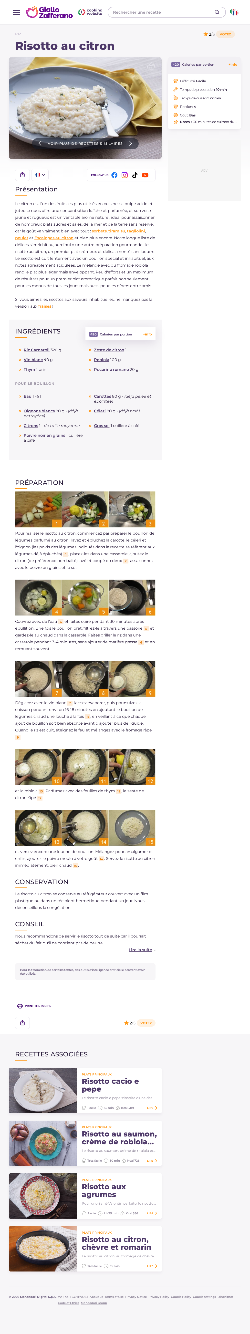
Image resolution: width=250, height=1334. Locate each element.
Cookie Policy (181, 1297)
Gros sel (102, 425)
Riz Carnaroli (37, 350)
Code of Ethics (68, 1303)
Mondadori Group (94, 1303)
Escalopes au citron (53, 238)
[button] (137, 950)
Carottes (102, 396)
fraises (44, 306)
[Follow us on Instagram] (125, 175)
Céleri (100, 411)
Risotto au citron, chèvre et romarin (116, 1243)
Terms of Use (114, 1297)
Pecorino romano (111, 369)
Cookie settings (204, 1297)
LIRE (150, 1108)
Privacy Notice (136, 1297)
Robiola (101, 359)
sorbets (99, 231)
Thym (29, 369)
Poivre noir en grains (44, 435)
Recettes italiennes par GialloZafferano (65, 12)
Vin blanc (33, 359)
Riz (18, 34)
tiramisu (116, 231)
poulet (21, 238)
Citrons (31, 425)
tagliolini (136, 231)
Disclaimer (225, 1297)
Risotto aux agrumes (104, 1191)
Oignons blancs (39, 411)
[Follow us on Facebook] (115, 175)
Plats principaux (97, 1074)
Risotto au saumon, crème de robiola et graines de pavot (119, 1138)
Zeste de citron (109, 350)
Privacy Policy (158, 1297)
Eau (27, 396)
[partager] (22, 175)
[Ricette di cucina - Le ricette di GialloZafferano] (234, 12)
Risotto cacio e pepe (110, 1085)
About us (96, 1297)
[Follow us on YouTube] (146, 175)
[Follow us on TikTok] (136, 175)
